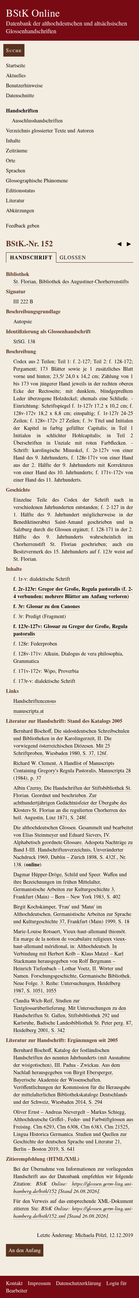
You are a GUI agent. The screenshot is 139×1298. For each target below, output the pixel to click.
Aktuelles (16, 75)
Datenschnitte (20, 95)
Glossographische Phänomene (37, 180)
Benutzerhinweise (24, 85)
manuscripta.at (28, 710)
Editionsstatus (20, 190)
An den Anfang (25, 1250)
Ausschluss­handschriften (37, 120)
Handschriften (22, 110)
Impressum (39, 1283)
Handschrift (31, 257)
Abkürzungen (20, 210)
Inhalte (13, 140)
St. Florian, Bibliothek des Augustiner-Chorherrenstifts (71, 281)
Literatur (15, 200)
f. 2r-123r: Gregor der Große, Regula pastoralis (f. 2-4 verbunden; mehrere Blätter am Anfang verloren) (73, 592)
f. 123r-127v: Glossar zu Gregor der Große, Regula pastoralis (70, 629)
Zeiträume (16, 150)
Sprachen (15, 170)
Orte (10, 160)
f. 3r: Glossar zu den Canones (46, 606)
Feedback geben (22, 225)
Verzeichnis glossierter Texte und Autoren (50, 130)
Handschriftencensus (34, 700)
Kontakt (14, 1283)
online (33, 864)
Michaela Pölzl (90, 1234)
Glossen (73, 257)
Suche (14, 50)
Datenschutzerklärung (78, 1283)
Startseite (15, 65)
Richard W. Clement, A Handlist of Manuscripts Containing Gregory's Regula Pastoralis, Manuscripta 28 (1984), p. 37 (72, 770)
